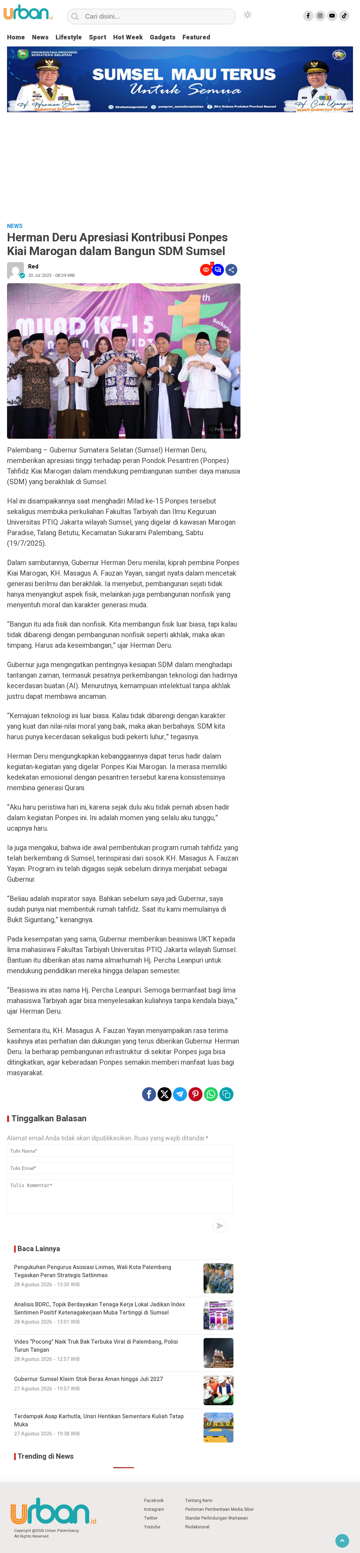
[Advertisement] (180, 165)
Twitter (151, 1518)
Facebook (153, 1500)
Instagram (154, 1509)
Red (33, 266)
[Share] (231, 270)
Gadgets (162, 37)
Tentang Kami (198, 1500)
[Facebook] (308, 16)
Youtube (152, 1527)
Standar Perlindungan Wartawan (216, 1518)
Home (16, 37)
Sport (97, 37)
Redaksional (197, 1527)
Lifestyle (69, 37)
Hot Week (128, 37)
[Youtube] (332, 16)
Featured (196, 37)
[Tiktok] (344, 16)
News (40, 37)
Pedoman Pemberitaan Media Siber (219, 1509)
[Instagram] (320, 16)
